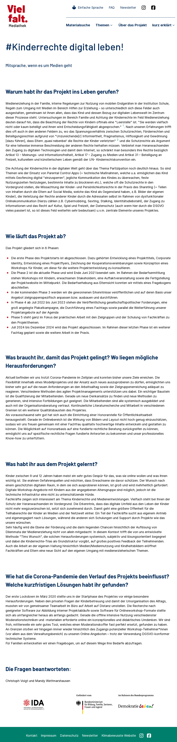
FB (153, 7)
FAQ (112, 7)
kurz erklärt (161, 25)
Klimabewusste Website (118, 735)
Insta (144, 7)
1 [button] (123, 125)
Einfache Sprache (90, 7)
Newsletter (128, 7)
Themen (102, 25)
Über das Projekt (133, 25)
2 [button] (117, 139)
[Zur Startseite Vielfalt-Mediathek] (17, 15)
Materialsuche (78, 25)
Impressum (48, 735)
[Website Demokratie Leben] (135, 704)
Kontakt (31, 735)
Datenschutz (69, 735)
